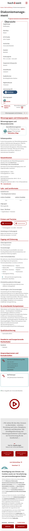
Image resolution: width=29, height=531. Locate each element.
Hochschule (6, 43)
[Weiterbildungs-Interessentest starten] (10, 92)
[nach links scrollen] (2, 113)
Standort (5, 50)
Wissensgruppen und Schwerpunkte (15, 113)
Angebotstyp (6, 24)
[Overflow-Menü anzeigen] (27, 113)
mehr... (23, 129)
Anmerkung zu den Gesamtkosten (10, 164)
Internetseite (10, 369)
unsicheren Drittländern (9, 498)
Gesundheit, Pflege (13, 133)
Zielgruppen (4, 204)
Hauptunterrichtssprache (10, 63)
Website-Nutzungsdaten (19, 497)
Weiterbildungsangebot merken (20, 106)
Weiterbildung (8, 7)
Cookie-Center (19, 513)
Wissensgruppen (7, 97)
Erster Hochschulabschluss (8, 256)
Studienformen (7, 76)
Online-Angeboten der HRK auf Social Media (16, 491)
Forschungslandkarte (21, 453)
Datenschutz (11, 522)
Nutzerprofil (14, 488)
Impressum (4, 522)
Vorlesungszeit (7, 56)
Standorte (3, 345)
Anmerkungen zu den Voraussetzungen (11, 289)
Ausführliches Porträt (7, 453)
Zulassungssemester (6, 242)
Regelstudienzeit (7, 82)
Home (2, 7)
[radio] (7, 223)
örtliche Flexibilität (5, 197)
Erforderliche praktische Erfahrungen (11, 282)
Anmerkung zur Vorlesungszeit (9, 231)
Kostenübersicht (7, 183)
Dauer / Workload (5, 209)
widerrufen (15, 518)
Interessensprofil (7, 89)
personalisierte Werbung (17, 489)
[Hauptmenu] (26, 3)
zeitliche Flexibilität (20, 197)
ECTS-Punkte (6, 37)
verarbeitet (11, 486)
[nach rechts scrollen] (24, 113)
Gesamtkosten (7, 69)
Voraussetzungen (5, 248)
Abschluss (6, 30)
